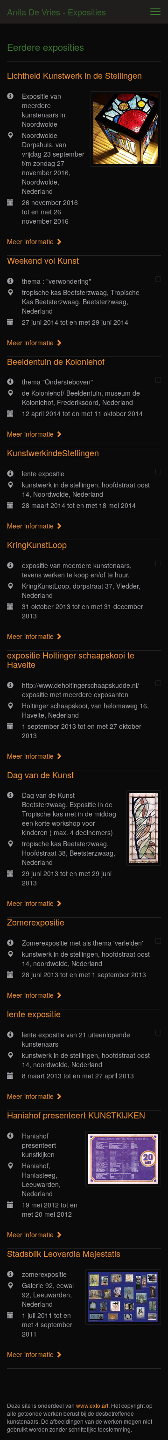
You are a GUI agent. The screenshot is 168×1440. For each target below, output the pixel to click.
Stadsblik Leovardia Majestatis (63, 1253)
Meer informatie (31, 241)
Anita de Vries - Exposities (56, 12)
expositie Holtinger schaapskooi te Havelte (70, 659)
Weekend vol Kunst (43, 260)
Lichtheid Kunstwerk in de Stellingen (74, 75)
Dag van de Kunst (40, 774)
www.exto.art (92, 1405)
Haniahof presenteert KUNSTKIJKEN (76, 1115)
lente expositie (34, 1014)
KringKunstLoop (37, 544)
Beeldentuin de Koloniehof (56, 361)
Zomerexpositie (35, 922)
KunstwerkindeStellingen (53, 452)
